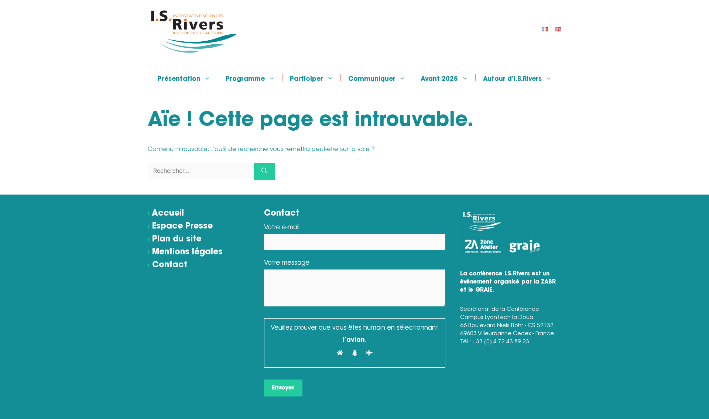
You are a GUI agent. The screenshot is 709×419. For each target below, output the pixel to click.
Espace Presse (182, 227)
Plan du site (176, 240)
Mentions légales (187, 252)
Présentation (179, 78)
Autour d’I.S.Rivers (512, 78)
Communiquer (371, 78)
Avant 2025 (439, 78)
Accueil (168, 214)
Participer (306, 78)
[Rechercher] (264, 171)
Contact (169, 265)
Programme (245, 78)
